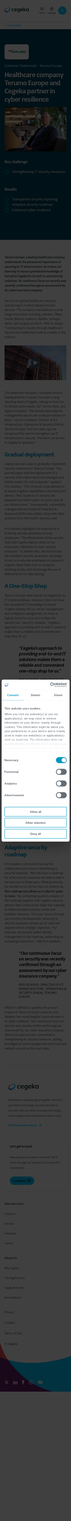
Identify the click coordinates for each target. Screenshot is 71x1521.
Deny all (35, 833)
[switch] (61, 772)
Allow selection (35, 822)
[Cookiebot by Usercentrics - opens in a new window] (50, 684)
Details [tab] (35, 695)
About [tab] (58, 695)
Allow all (35, 811)
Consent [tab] (13, 695)
